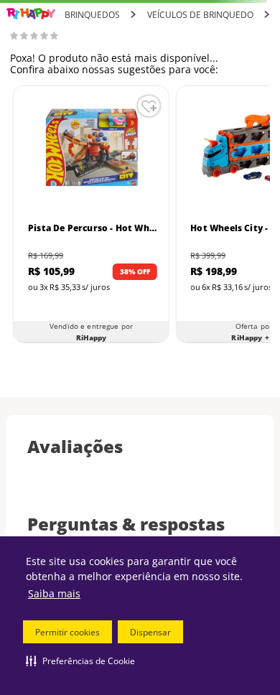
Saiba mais (54, 593)
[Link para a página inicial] (31, 14)
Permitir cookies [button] (67, 632)
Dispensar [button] (150, 632)
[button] (80, 660)
